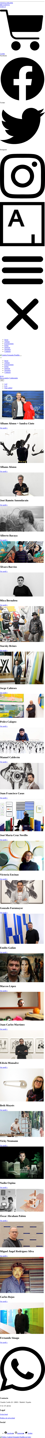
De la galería (4, 378)
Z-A (5, 386)
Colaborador (13, 378)
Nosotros (7, 349)
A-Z (5, 384)
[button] (22, 292)
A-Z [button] (2, 380)
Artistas (7, 342)
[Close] (1, 357)
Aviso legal (4, 1414)
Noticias (7, 347)
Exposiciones (9, 344)
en (1, 376)
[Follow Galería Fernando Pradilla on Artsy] (15, 1437)
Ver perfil (4, 428)
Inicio (6, 340)
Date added (8, 388)
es (2, 376)
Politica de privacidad (7, 1418)
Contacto (7, 351)
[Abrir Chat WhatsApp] (22, 1394)
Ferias (6, 346)
